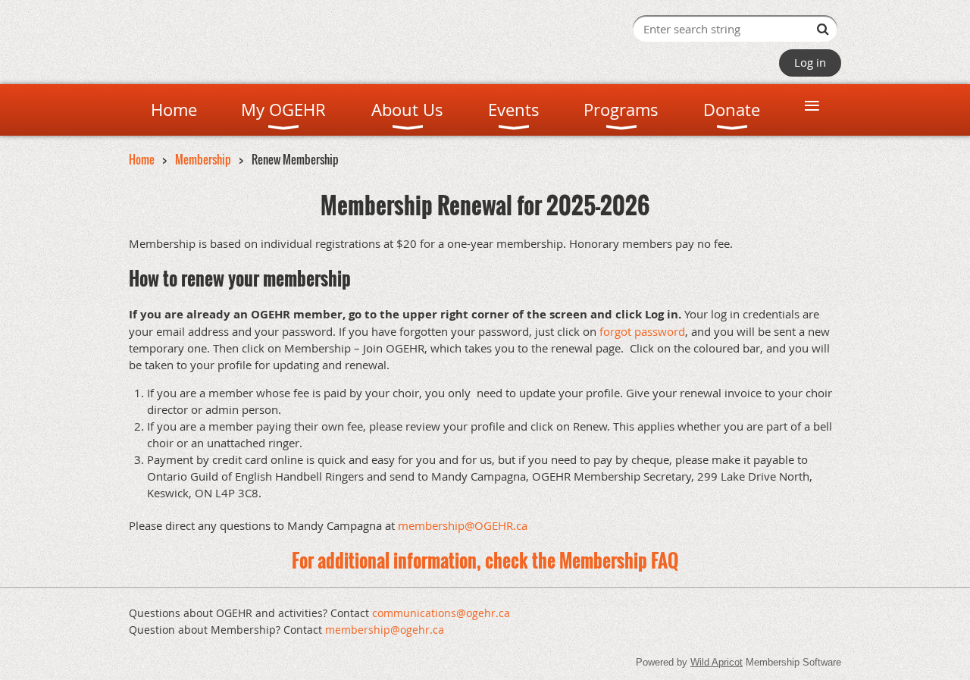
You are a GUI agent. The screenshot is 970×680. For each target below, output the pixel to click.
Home (142, 159)
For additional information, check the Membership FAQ (485, 560)
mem (384, 629)
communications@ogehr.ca (441, 613)
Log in (810, 62)
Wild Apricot (716, 662)
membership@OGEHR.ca (462, 525)
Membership (203, 159)
